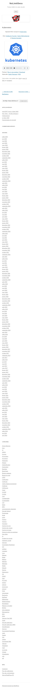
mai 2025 (4, 164)
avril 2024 (4, 191)
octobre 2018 (5, 328)
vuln (3, 656)
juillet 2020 (5, 284)
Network (4, 568)
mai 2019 (4, 313)
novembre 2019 (6, 301)
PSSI (3, 591)
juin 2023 (4, 212)
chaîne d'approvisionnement (9, 483)
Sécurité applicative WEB (8, 624)
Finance (4, 519)
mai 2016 (4, 389)
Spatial (4, 635)
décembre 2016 (6, 374)
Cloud (3, 490)
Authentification (6, 465)
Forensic (4, 521)
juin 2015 (4, 412)
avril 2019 (4, 315)
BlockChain (5, 471)
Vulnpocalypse (6, 115)
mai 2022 (4, 237)
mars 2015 (5, 418)
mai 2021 (4, 263)
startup (4, 639)
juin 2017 (4, 362)
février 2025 (5, 170)
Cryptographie (5, 500)
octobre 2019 (5, 303)
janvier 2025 (5, 172)
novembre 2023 (6, 202)
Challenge (4, 486)
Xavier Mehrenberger (23, 36)
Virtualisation (5, 654)
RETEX (4, 608)
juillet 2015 (5, 410)
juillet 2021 (5, 258)
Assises (4, 454)
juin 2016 (4, 387)
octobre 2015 (5, 404)
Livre (3, 553)
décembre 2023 (6, 200)
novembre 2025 (6, 153)
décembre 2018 (6, 324)
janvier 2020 (5, 296)
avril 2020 (4, 290)
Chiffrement (5, 488)
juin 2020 (4, 286)
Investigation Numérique (8, 544)
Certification (5, 479)
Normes (4, 570)
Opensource (5, 572)
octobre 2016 (5, 378)
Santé (3, 620)
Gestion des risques (7, 528)
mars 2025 (5, 168)
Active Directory (6, 446)
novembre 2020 (6, 275)
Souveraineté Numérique (8, 631)
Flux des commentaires (8, 673)
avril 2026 (4, 143)
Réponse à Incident (7, 605)
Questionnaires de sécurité (9, 120)
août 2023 (4, 208)
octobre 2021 (5, 252)
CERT (3, 477)
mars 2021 (5, 267)
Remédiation (5, 603)
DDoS (3, 505)
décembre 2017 (6, 349)
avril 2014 (4, 435)
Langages (4, 551)
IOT (3, 547)
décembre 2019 (6, 298)
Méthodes (4, 563)
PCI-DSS (4, 580)
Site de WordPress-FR (8, 675)
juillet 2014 (5, 431)
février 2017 (5, 370)
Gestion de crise (6, 526)
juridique (4, 549)
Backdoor (4, 469)
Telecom (4, 643)
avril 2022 (4, 240)
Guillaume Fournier (11, 36)
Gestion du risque (6, 530)
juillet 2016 (5, 385)
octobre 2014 (5, 427)
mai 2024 (4, 189)
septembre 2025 (6, 158)
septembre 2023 (6, 206)
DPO (3, 507)
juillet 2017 (5, 359)
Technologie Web (6, 641)
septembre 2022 (6, 231)
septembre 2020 (6, 279)
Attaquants (5, 460)
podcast (4, 584)
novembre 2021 (6, 250)
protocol (4, 589)
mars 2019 (5, 317)
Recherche (5, 595)
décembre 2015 (6, 399)
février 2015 (5, 420)
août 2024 (4, 183)
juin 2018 (4, 336)
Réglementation (6, 601)
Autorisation (5, 467)
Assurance (5, 458)
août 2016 (4, 383)
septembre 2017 (6, 355)
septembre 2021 (6, 254)
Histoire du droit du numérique (10, 532)
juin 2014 (4, 433)
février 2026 (5, 147)
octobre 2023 (5, 204)
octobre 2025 (5, 155)
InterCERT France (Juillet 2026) (10, 111)
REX (3, 614)
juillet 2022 (5, 233)
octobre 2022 (5, 229)
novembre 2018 (6, 326)
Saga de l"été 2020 (7, 618)
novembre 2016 (6, 376)
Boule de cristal (6, 475)
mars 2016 (5, 393)
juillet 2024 (5, 185)
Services (4, 629)
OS (3, 574)
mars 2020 (5, 292)
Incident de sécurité (7, 538)
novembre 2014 (6, 425)
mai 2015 (4, 414)
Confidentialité (5, 498)
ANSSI (4, 452)
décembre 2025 (6, 151)
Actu (3, 448)
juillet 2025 (5, 160)
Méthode (4, 561)
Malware (4, 555)
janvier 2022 (5, 246)
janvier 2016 (5, 397)
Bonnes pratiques (6, 473)
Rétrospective (5, 612)
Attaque (4, 462)
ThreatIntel (5, 645)
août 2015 (4, 408)
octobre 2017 (5, 353)
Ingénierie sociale (6, 540)
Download (22, 72)
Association (5, 456)
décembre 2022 (6, 225)
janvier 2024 (5, 197)
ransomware (5, 593)
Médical (4, 559)
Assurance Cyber (24, 91)
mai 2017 (4, 364)
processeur (5, 587)
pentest (4, 582)
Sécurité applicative (7, 622)
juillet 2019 (5, 309)
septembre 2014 (6, 429)
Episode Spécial (6, 511)
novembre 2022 (6, 227)
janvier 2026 (5, 149)
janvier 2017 (5, 372)
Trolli (3, 648)
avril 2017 (4, 366)
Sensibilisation (6, 626)
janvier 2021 (5, 271)
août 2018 (4, 332)
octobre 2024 (5, 179)
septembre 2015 (6, 406)
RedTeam (4, 597)
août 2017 (4, 357)
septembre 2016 (6, 380)
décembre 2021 (6, 248)
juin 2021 (4, 261)
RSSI (3, 616)
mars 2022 (5, 242)
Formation (4, 523)
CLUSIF (4, 492)
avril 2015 (4, 416)
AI (2, 450)
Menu (16, 11)
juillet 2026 (5, 136)
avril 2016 (4, 391)
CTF (3, 502)
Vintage (4, 652)
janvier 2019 (5, 322)
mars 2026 (5, 145)
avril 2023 (4, 216)
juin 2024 (4, 187)
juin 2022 (4, 235)
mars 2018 (5, 343)
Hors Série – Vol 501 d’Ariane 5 (10, 113)
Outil (20, 78)
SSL (3, 637)
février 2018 (5, 345)
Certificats (4, 481)
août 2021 (4, 256)
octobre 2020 (5, 277)
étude (3, 515)
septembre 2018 (6, 330)
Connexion (5, 669)
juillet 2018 (5, 334)
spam (3, 633)
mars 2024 (5, 193)
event (3, 517)
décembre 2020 (6, 273)
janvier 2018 (5, 347)
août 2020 (4, 282)
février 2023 (5, 221)
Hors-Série (5, 534)
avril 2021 (4, 265)
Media (3, 557)
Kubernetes (23, 31)
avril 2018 (4, 340)
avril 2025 (4, 166)
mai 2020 (4, 288)
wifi (3, 658)
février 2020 (5, 294)
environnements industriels (9, 509)
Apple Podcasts (12, 74)
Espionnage (5, 513)
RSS (19, 74)
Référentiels (5, 599)
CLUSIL (4, 494)
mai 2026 (4, 141)
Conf (3, 496)
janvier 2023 (5, 223)
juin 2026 (4, 139)
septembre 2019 (6, 305)
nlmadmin (9, 80)
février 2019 (5, 319)
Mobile (4, 565)
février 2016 (5, 395)
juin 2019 (4, 311)
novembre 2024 (6, 176)
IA (2, 536)
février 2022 (5, 244)
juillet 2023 (5, 210)
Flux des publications (7, 671)
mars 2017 (5, 368)
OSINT (4, 576)
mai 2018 (4, 338)
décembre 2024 (6, 174)
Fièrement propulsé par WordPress (10, 685)
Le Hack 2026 (5, 118)
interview (4, 542)
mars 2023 (5, 219)
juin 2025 (4, 162)
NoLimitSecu (16, 3)
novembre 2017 (6, 351)
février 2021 (5, 269)
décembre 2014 (6, 422)
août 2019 (4, 307)
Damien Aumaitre (16, 38)
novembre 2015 (6, 401)
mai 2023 (4, 214)
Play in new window (12, 72)
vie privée (4, 650)
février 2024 (5, 195)
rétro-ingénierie (6, 610)
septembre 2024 (6, 181)
